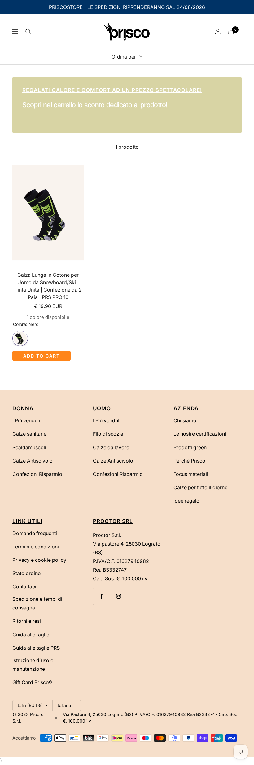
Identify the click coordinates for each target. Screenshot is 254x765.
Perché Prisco (189, 461)
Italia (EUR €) (29, 705)
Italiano (63, 705)
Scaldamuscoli (29, 447)
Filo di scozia (108, 434)
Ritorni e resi (26, 621)
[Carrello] (231, 31)
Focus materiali (190, 474)
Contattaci (24, 586)
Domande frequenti (34, 533)
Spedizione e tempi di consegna (37, 603)
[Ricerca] (28, 31)
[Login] (218, 31)
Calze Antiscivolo (32, 461)
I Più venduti (26, 420)
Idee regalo (186, 501)
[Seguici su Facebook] (101, 596)
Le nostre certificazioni (199, 434)
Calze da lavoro (111, 447)
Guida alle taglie (30, 634)
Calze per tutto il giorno (200, 487)
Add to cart (41, 355)
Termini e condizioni (35, 546)
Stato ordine (26, 573)
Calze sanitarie (29, 434)
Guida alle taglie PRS (36, 648)
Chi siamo (184, 420)
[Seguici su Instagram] (118, 596)
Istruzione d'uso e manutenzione (32, 664)
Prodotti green (190, 447)
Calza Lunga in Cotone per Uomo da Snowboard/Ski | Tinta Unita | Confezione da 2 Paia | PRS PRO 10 (48, 286)
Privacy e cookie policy (39, 560)
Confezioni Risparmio (37, 474)
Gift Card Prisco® (32, 682)
